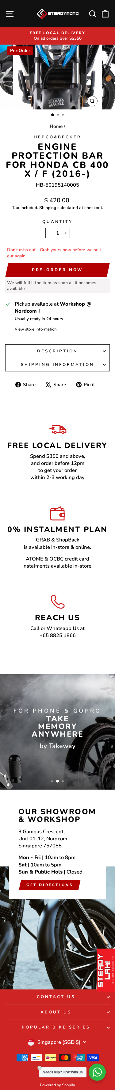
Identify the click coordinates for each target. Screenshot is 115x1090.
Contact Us (56, 997)
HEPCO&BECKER (57, 137)
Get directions (49, 884)
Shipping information (57, 364)
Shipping (47, 208)
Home (56, 126)
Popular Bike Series (56, 1027)
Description (57, 351)
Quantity (57, 221)
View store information (36, 329)
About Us (55, 1012)
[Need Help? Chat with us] (97, 1072)
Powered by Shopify (57, 1085)
